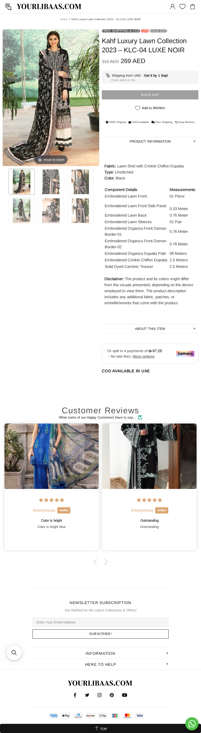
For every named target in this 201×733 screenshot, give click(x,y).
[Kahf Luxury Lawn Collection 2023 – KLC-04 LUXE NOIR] (22, 182)
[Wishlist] (182, 6)
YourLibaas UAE (49, 6)
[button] (96, 562)
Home (64, 19)
